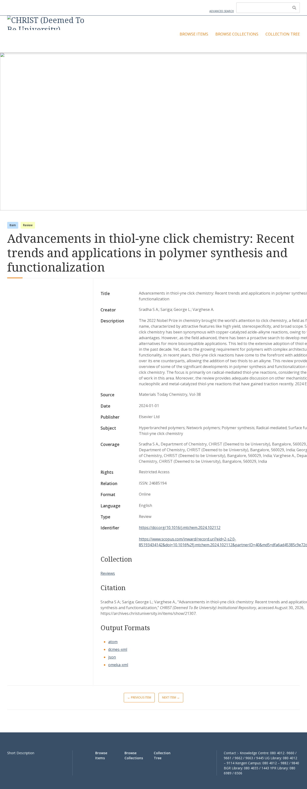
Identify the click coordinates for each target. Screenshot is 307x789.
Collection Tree (283, 34)
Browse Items (194, 34)
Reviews (107, 573)
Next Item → (171, 697)
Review (28, 225)
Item (13, 225)
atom (113, 641)
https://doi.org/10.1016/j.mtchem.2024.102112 (179, 527)
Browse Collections (236, 34)
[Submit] (294, 7)
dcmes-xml (117, 649)
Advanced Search (221, 11)
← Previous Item (139, 697)
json (112, 657)
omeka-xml (118, 664)
